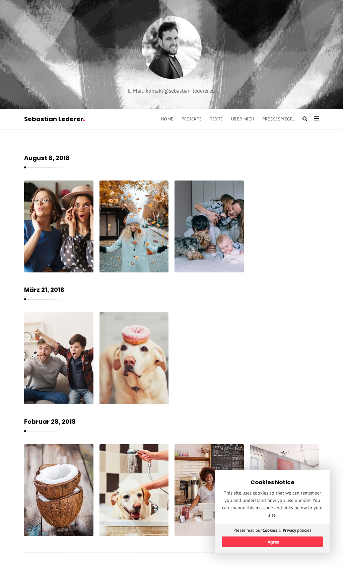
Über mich (242, 118)
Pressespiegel (278, 118)
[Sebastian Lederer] (172, 47)
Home (167, 118)
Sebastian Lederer (53, 119)
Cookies (270, 530)
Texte (216, 118)
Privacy (289, 530)
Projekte (192, 118)
